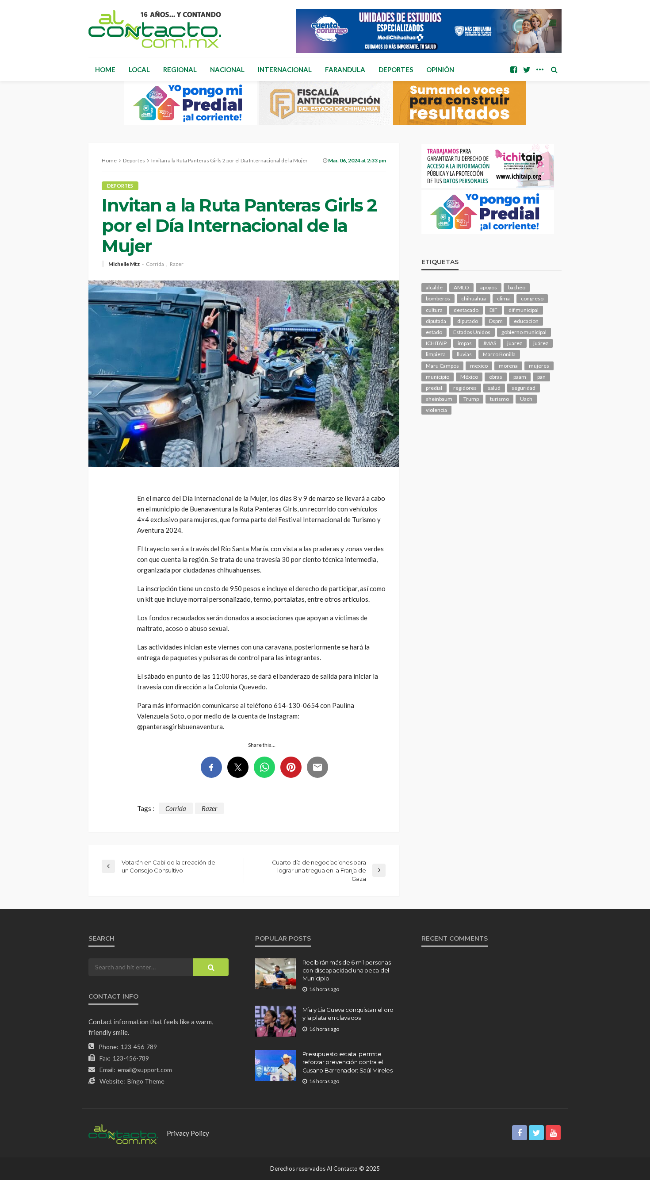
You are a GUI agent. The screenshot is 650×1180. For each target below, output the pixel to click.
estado (434, 332)
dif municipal (524, 310)
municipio (437, 376)
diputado (467, 321)
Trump (471, 399)
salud (494, 387)
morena (508, 365)
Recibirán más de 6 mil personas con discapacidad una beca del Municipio (346, 970)
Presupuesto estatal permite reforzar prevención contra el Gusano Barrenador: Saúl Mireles (347, 1061)
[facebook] (513, 69)
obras (495, 376)
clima (503, 298)
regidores (465, 387)
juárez (540, 343)
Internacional (285, 69)
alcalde (434, 287)
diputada (436, 321)
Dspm (496, 321)
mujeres (539, 365)
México (469, 376)
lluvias (464, 354)
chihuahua (473, 298)
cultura (434, 310)
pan (541, 376)
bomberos (438, 298)
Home (105, 69)
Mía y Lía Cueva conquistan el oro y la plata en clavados (348, 1013)
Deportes (396, 69)
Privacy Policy (188, 1133)
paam (519, 376)
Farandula (345, 69)
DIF (493, 310)
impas (465, 343)
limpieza (436, 354)
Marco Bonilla (499, 354)
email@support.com (145, 1069)
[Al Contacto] (154, 29)
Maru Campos (442, 365)
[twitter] (526, 69)
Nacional (227, 69)
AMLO (461, 287)
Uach (526, 399)
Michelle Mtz (124, 264)
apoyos (488, 287)
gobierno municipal (524, 332)
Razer (177, 264)
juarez (514, 343)
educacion (526, 321)
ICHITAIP (436, 343)
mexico (479, 365)
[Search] (554, 69)
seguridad (523, 387)
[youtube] (553, 1132)
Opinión (440, 69)
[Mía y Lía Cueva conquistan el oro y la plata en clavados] (275, 1021)
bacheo (516, 287)
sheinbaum (439, 399)
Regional (180, 69)
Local (139, 69)
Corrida (155, 264)
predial (434, 387)
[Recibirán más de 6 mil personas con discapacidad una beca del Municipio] (275, 973)
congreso (532, 298)
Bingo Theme (145, 1081)
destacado (466, 310)
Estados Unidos (471, 332)
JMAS (489, 343)
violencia (436, 410)
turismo (499, 399)
